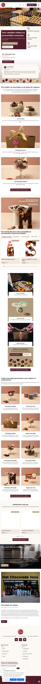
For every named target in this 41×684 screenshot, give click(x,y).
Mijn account (4, 653)
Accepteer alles (20, 679)
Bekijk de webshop (7, 46)
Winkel (3, 621)
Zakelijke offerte (31, 4)
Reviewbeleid (25, 658)
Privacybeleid (25, 656)
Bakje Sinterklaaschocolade (8, 259)
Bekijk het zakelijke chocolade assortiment (19, 189)
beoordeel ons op (6, 61)
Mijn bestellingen (5, 651)
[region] (14, 675)
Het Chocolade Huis (8, 54)
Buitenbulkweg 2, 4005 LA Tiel (10, 636)
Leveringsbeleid (26, 648)
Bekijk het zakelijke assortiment (19, 539)
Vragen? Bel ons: (1, 1)
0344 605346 (26, 354)
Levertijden (25, 651)
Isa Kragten (9, 66)
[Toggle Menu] (38, 5)
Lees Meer (4, 565)
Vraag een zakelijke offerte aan (9, 43)
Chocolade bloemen (6, 530)
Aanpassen (6, 679)
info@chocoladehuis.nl (15, 354)
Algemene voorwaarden (27, 653)
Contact (3, 656)
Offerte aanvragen (32, 204)
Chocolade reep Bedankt (28, 530)
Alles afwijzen (13, 679)
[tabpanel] (10, 251)
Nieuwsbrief (3, 1)
